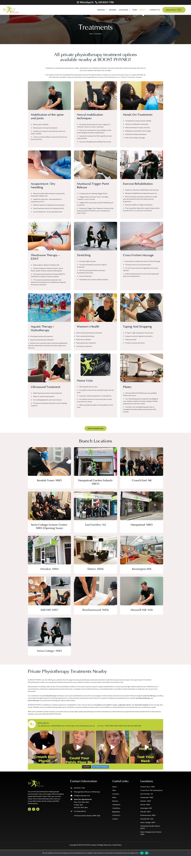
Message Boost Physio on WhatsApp (87, 792)
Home (91, 34)
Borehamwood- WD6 (147, 815)
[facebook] (33, 809)
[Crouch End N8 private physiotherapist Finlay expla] (44, 747)
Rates (114, 797)
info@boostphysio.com (82, 795)
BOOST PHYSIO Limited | (88, 845)
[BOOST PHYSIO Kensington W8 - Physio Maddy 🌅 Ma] (112, 747)
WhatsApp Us (87, 2)
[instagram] (29, 809)
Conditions (116, 808)
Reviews (115, 801)
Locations (115, 794)
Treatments (116, 804)
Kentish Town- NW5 (147, 787)
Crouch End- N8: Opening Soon (151, 790)
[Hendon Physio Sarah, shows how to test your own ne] (146, 747)
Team (114, 790)
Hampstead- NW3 (146, 797)
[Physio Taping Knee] (141, 294)
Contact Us (116, 815)
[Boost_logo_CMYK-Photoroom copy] (36, 780)
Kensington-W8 (146, 808)
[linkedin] (37, 809)
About (114, 787)
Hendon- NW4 (145, 801)
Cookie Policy (117, 845)
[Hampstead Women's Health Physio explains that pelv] (78, 747)
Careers (115, 819)
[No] (189, 853)
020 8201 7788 (106, 2)
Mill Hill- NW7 (145, 812)
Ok (142, 853)
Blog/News (116, 812)
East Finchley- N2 (146, 794)
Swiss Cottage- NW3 (147, 822)
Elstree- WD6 (145, 804)
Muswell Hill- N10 (146, 819)
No (147, 853)
